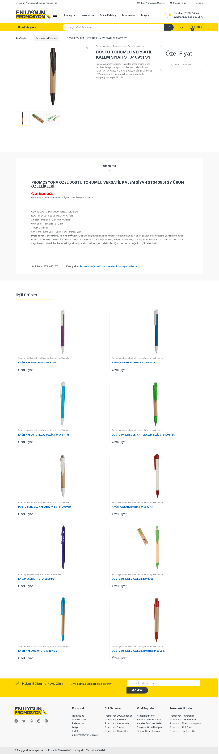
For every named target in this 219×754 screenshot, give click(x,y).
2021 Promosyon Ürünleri (85, 735)
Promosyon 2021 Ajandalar (118, 715)
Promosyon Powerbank (182, 715)
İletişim (145, 15)
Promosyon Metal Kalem (29, 574)
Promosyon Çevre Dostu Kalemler (111, 46)
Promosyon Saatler (114, 727)
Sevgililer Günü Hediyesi (149, 727)
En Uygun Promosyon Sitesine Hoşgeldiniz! (36, 3)
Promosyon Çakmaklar (116, 731)
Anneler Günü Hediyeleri (149, 723)
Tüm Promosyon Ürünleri (153, 3)
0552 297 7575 (188, 17)
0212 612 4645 (186, 13)
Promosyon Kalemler (46, 38)
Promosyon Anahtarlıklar (117, 723)
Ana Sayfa (21, 38)
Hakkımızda (87, 15)
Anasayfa (69, 15)
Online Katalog (107, 15)
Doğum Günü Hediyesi (148, 731)
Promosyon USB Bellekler (183, 719)
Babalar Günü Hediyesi (149, 719)
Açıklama (109, 165)
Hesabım (199, 3)
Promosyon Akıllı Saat (181, 727)
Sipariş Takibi (179, 3)
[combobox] (113, 27)
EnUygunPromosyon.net (30, 750)
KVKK (75, 731)
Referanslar (128, 15)
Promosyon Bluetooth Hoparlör (186, 723)
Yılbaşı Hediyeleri (146, 715)
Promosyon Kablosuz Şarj (183, 731)
